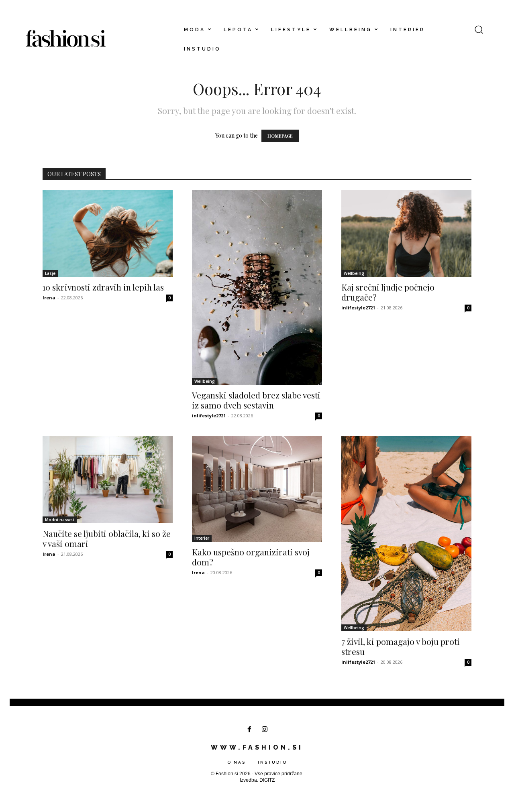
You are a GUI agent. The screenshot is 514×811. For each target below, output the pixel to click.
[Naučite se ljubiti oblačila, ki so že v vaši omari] (108, 479)
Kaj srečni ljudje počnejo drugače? (387, 292)
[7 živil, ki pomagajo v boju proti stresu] (406, 533)
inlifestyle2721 (209, 416)
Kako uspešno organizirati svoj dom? (251, 556)
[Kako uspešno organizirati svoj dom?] (257, 489)
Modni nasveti (59, 519)
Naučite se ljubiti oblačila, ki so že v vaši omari (107, 538)
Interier (201, 538)
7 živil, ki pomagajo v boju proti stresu (400, 646)
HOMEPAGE (280, 136)
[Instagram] (265, 730)
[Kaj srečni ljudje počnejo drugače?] (406, 233)
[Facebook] (249, 730)
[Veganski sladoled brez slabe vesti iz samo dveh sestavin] (257, 287)
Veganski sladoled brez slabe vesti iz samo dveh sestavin (256, 400)
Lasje (50, 273)
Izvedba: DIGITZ (257, 780)
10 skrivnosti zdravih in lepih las (103, 287)
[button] (478, 29)
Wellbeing (204, 381)
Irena (49, 298)
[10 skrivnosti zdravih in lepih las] (108, 233)
